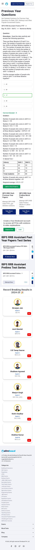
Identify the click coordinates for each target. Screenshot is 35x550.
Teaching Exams (5, 512)
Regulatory (4, 472)
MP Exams (4, 508)
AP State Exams (5, 514)
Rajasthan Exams (6, 498)
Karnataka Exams (6, 482)
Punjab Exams (5, 502)
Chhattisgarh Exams (6, 518)
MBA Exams (4, 476)
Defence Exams (5, 510)
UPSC (2, 474)
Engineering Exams (6, 492)
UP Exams (4, 496)
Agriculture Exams (6, 490)
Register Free (29, 3)
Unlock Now (11, 256)
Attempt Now (9, 282)
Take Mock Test (9, 211)
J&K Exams (4, 494)
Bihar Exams (4, 506)
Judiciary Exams (5, 486)
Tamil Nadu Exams (6, 484)
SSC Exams (4, 470)
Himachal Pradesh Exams (8, 516)
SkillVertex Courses (6, 521)
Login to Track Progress (17, 3)
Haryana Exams (5, 504)
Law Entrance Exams (7, 488)
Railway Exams (5, 478)
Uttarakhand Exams (6, 500)
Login (20, 229)
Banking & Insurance (7, 468)
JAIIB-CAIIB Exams (6, 480)
